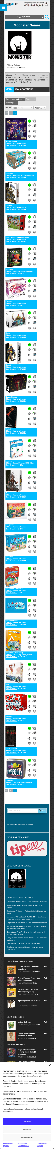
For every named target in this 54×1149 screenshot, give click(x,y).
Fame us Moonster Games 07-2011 (16, 303)
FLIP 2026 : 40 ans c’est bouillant (28, 943)
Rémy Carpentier (13, 938)
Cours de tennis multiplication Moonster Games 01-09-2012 (17, 239)
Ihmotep (10, 905)
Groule (35, 983)
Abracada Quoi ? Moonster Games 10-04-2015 (16, 143)
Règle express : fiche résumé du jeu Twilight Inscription (27, 1052)
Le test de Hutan (24, 1022)
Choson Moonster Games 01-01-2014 (16, 207)
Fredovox (36, 972)
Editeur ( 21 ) (11, 103)
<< (6, 113)
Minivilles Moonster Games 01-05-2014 (16, 559)
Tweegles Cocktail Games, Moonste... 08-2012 (19, 782)
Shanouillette (34, 1025)
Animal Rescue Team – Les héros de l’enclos (31, 902)
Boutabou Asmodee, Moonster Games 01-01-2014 (20, 175)
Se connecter (12, 825)
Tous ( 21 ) (30, 99)
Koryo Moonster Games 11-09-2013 (16, 495)
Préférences (27, 1137)
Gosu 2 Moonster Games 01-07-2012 (16, 367)
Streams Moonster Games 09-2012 (16, 719)
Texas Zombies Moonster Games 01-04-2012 (16, 750)
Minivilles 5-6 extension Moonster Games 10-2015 (16, 591)
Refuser (27, 1129)
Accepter (27, 1121)
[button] (49, 1065)
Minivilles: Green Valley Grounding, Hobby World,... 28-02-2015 (20, 655)
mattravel (32, 1057)
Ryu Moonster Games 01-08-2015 (16, 687)
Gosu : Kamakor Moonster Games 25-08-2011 (16, 399)
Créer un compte (26, 825)
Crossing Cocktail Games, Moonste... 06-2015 (19, 271)
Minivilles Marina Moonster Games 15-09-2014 (16, 623)
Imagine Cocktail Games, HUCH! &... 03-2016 (20, 463)
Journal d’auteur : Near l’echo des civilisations (31, 923)
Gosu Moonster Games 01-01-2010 (16, 335)
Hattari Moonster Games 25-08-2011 (16, 431)
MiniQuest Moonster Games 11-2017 (16, 527)
